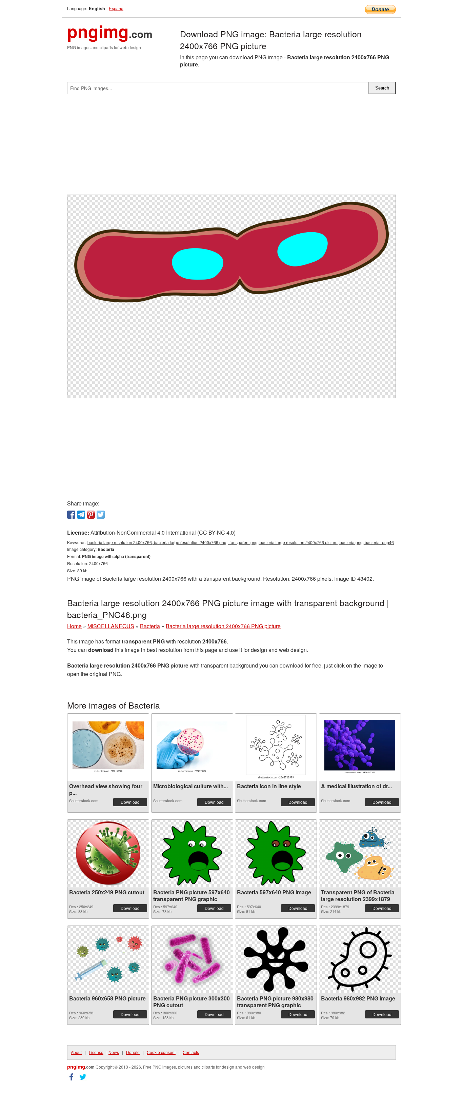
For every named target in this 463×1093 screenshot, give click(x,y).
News (113, 1052)
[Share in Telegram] (81, 515)
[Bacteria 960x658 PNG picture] (108, 959)
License (96, 1052)
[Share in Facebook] (71, 515)
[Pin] (91, 515)
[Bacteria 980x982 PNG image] (360, 959)
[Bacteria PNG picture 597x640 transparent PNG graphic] (192, 853)
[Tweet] (101, 515)
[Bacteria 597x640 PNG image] (276, 853)
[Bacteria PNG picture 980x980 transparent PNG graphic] (276, 959)
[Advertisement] (231, 147)
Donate (133, 1052)
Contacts (191, 1052)
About (76, 1052)
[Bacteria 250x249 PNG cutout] (108, 853)
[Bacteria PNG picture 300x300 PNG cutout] (192, 959)
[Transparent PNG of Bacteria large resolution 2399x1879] (360, 853)
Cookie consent (161, 1052)
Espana (116, 8)
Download (130, 802)
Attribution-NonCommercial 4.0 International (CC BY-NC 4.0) (163, 532)
